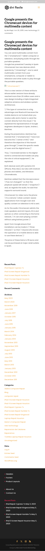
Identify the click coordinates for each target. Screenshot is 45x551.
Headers (9, 474)
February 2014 (10, 335)
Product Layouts (13, 481)
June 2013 (8, 357)
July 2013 (8, 353)
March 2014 (9, 331)
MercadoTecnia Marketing (25, 548)
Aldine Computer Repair (14, 388)
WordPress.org (10, 461)
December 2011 (10, 379)
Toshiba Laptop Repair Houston (17, 437)
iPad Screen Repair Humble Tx (17, 275)
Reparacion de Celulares (14, 429)
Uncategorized (10, 440)
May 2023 (8, 298)
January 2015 (10, 328)
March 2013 (9, 365)
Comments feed (11, 457)
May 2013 (8, 361)
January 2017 (10, 313)
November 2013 (10, 342)
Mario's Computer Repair (15, 422)
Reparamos (9, 433)
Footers (9, 477)
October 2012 (10, 376)
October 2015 (10, 316)
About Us (10, 489)
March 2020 (9, 302)
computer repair (11, 396)
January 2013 (10, 368)
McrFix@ (10, 30)
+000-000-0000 (14, 2)
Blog (6, 392)
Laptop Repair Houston (14, 418)
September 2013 (11, 346)
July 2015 (8, 320)
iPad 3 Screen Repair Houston (16, 279)
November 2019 (10, 305)
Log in (6, 449)
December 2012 (10, 372)
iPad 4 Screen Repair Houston (17, 283)
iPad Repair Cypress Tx (14, 268)
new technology (31, 30)
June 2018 (8, 309)
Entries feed (9, 453)
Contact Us (11, 493)
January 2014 (10, 339)
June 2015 (8, 324)
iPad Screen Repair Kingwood (16, 271)
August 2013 (9, 350)
